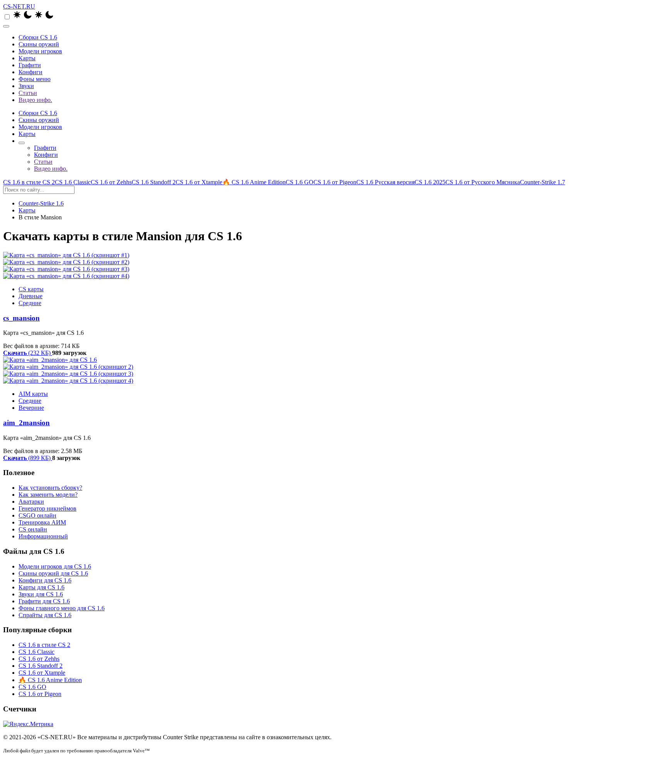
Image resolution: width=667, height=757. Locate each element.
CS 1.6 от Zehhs (111, 182)
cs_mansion (21, 318)
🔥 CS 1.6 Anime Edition (254, 182)
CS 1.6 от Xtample (199, 182)
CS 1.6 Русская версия (385, 182)
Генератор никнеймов (47, 508)
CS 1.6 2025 (430, 182)
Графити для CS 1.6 (44, 601)
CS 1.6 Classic (73, 182)
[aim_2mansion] (333, 370)
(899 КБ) (27, 458)
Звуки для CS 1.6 (41, 594)
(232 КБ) (27, 353)
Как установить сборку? (50, 487)
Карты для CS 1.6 (41, 587)
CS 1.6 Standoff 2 (154, 182)
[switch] (7, 16)
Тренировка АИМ (42, 522)
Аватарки (31, 501)
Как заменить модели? (48, 494)
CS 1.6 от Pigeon (334, 182)
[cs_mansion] (333, 266)
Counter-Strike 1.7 (542, 182)
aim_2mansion (26, 423)
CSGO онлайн (37, 515)
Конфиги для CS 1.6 (45, 580)
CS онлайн (33, 529)
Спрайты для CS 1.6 (45, 615)
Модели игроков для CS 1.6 (55, 566)
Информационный (43, 536)
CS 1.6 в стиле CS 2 (29, 182)
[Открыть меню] (6, 26)
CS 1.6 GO (299, 182)
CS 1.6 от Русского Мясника (482, 182)
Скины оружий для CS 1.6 (53, 573)
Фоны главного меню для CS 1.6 (62, 608)
